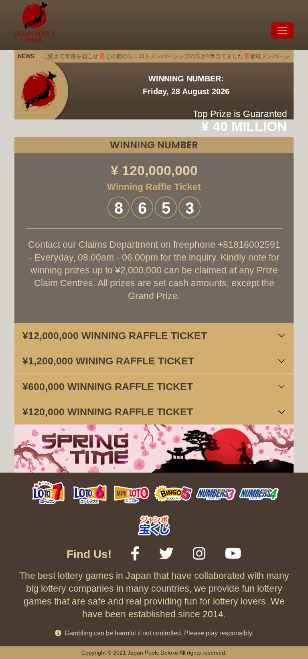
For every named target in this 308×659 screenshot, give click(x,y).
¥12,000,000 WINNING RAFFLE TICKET (114, 335)
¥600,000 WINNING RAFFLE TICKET (107, 386)
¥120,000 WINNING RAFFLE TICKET (107, 411)
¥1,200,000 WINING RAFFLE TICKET (108, 360)
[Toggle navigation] (282, 30)
